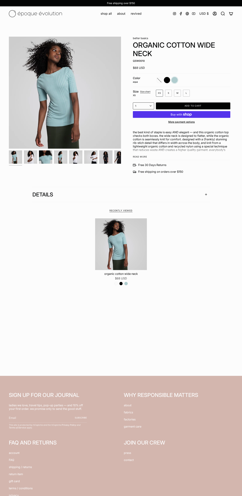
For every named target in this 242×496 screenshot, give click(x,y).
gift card (14, 481)
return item (16, 474)
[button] (106, 13)
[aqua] (126, 283)
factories (130, 419)
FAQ (11, 460)
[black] (121, 283)
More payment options (181, 121)
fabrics (128, 412)
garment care (132, 426)
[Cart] (231, 14)
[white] (115, 283)
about (127, 405)
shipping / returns (20, 467)
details (42, 194)
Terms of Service (17, 427)
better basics (140, 38)
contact (129, 460)
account (14, 453)
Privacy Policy (69, 425)
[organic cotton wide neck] (121, 244)
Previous (8, 92)
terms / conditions (21, 488)
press (127, 453)
